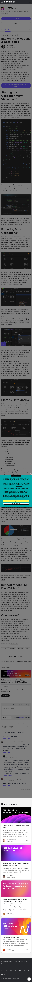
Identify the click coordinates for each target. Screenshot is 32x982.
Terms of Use (19, 494)
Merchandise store (9, 975)
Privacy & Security (6, 961)
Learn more (19, 486)
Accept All (16, 501)
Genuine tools (5, 964)
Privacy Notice (7, 494)
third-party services (13, 495)
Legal (26, 961)
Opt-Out (22, 498)
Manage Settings (16, 503)
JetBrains (13, 978)
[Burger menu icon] (30, 2)
